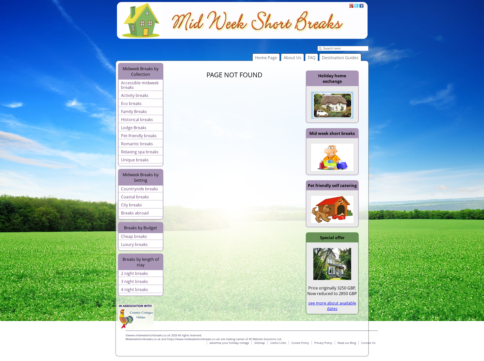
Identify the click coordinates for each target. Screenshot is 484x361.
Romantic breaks (137, 144)
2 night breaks (134, 273)
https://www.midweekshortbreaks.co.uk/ (193, 339)
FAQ (311, 57)
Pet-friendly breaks (139, 135)
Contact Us (368, 343)
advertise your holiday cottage (229, 343)
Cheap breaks (134, 236)
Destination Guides (340, 57)
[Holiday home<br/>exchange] (332, 117)
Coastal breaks (135, 197)
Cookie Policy (300, 343)
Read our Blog (347, 343)
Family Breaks (134, 111)
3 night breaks (134, 281)
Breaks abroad (135, 213)
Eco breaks (131, 103)
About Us (292, 57)
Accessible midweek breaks (140, 85)
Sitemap (259, 343)
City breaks (131, 205)
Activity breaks (134, 95)
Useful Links (278, 343)
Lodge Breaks (133, 127)
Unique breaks (135, 160)
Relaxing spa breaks (140, 152)
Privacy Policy (323, 343)
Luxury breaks (134, 244)
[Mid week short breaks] (332, 169)
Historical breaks (137, 119)
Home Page (266, 57)
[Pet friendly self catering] (332, 221)
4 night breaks (134, 289)
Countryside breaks (139, 189)
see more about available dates (332, 305)
